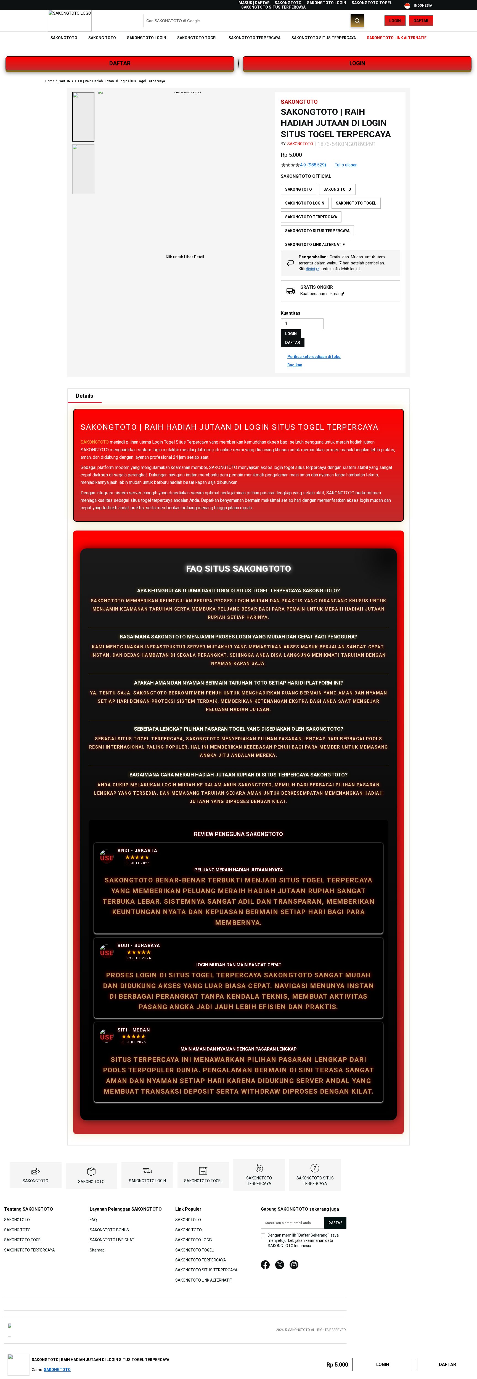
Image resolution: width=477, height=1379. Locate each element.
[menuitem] (64, 38)
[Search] (357, 20)
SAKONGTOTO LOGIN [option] (304, 203)
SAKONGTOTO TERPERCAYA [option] (311, 217)
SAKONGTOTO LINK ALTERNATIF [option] (315, 244)
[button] (83, 117)
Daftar (421, 20)
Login (395, 20)
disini (310, 268)
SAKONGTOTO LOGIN (326, 3)
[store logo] (70, 20)
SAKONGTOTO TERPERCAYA (29, 1250)
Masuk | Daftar (254, 3)
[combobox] (253, 20)
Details (84, 396)
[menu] (238, 38)
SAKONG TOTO (91, 1181)
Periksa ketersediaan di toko (314, 356)
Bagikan (294, 365)
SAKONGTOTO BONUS (109, 1229)
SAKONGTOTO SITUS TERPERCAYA (273, 7)
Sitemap (97, 1250)
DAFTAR (120, 63)
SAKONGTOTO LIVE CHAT (112, 1240)
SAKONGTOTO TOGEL (372, 3)
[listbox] (340, 217)
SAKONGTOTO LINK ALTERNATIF (203, 1280)
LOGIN (357, 63)
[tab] (85, 396)
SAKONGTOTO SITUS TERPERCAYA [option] (317, 231)
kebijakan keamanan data (310, 1240)
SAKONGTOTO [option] (298, 189)
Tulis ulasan (346, 165)
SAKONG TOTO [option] (337, 189)
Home (49, 81)
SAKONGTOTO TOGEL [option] (356, 203)
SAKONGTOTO (288, 3)
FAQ (93, 1220)
